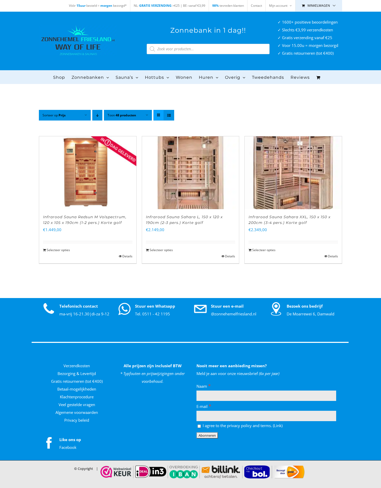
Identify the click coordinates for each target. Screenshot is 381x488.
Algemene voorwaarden (76, 412)
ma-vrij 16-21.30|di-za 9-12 (84, 313)
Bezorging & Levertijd (77, 373)
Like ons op (70, 439)
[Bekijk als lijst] (169, 115)
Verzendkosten (77, 365)
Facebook (67, 447)
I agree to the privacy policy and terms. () (242, 425)
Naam (203, 386)
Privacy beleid (76, 420)
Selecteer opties (58, 250)
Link (277, 425)
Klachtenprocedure (77, 396)
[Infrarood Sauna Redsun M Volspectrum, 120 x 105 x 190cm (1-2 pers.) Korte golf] (87, 172)
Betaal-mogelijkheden (76, 389)
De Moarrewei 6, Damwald (310, 313)
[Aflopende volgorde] (97, 115)
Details (127, 256)
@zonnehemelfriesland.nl (233, 313)
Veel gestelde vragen (77, 404)
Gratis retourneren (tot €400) (77, 381)
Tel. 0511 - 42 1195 (152, 313)
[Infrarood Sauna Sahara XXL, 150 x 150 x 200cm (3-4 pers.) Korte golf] (293, 172)
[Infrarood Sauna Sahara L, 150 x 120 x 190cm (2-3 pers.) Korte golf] (190, 172)
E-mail (203, 406)
